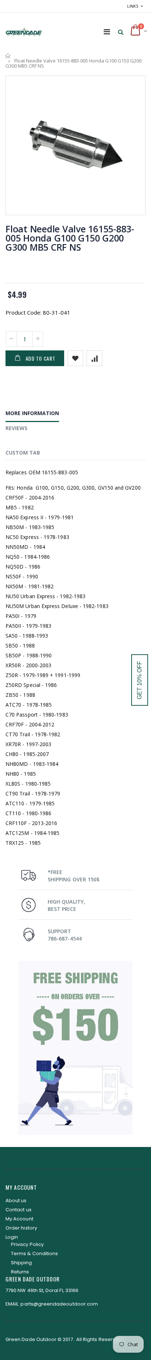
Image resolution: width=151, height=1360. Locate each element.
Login (11, 1237)
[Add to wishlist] (75, 358)
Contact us (18, 1209)
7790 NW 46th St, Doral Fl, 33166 (41, 1290)
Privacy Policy (27, 1244)
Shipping (21, 1262)
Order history (21, 1227)
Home (8, 55)
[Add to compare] (94, 358)
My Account (19, 1218)
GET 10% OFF (139, 680)
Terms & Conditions (34, 1253)
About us (16, 1200)
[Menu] (107, 32)
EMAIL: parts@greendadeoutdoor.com (51, 1303)
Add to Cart (40, 358)
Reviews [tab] (16, 428)
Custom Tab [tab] (22, 452)
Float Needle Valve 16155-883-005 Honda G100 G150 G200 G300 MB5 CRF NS (69, 238)
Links (132, 6)
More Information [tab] (32, 413)
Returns (20, 1271)
